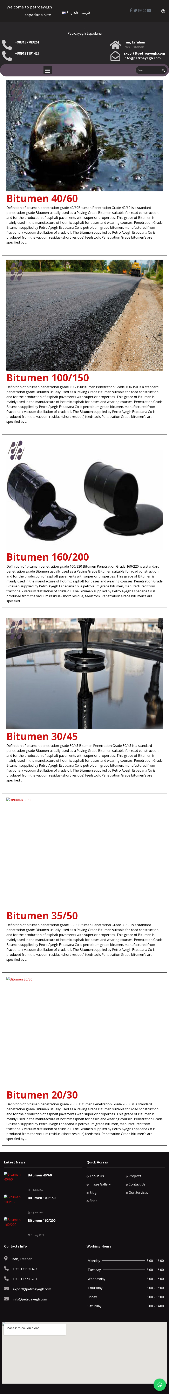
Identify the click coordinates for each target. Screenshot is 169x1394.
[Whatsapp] (144, 10)
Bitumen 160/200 (47, 556)
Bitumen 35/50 (42, 915)
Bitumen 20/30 (42, 1094)
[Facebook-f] (131, 10)
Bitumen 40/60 (42, 198)
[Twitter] (135, 10)
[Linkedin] (149, 10)
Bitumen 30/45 (42, 736)
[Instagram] (140, 10)
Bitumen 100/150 (47, 377)
